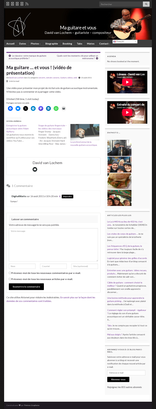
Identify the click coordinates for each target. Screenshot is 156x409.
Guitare (63, 77)
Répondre (67, 196)
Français (120, 41)
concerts (41, 77)
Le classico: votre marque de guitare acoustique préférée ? (27, 57)
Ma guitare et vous (78, 27)
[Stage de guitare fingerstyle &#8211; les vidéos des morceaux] (54, 134)
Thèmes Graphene (31, 405)
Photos (35, 43)
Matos (90, 43)
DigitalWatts (19, 196)
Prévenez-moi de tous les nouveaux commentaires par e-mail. (46, 272)
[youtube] (17, 3)
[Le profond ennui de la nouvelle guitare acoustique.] (84, 132)
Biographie (51, 43)
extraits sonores (53, 77)
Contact (104, 43)
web (75, 77)
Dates (22, 43)
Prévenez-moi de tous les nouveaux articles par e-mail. (42, 279)
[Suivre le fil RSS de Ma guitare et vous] (26, 3)
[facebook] (7, 3)
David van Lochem (16, 77)
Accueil (10, 43)
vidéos (70, 77)
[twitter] (12, 3)
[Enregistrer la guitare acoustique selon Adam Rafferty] (22, 133)
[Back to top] (149, 402)
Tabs (79, 43)
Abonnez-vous (118, 379)
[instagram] (22, 3)
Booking (67, 43)
